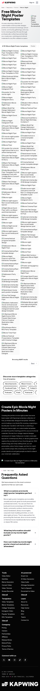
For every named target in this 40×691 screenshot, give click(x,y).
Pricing (4, 628)
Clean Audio (25, 582)
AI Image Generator (27, 585)
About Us (24, 602)
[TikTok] (20, 660)
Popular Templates (8, 614)
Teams (23, 617)
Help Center (25, 608)
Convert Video (7, 585)
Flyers (23, 388)
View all (5, 595)
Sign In (31, 2)
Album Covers (26, 384)
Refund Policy (6, 643)
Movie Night (24, 7)
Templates (9, 7)
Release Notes (7, 640)
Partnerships (6, 634)
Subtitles (5, 579)
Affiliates (5, 637)
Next (32, 363)
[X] (4, 660)
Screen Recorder (8, 591)
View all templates (9, 379)
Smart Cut (24, 576)
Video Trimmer (7, 588)
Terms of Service (7, 649)
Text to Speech (26, 588)
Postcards (28, 392)
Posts (18, 392)
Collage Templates (8, 608)
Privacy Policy (6, 646)
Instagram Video (7, 611)
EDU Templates (7, 617)
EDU (22, 614)
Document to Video (28, 591)
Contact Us (25, 620)
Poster (16, 7)
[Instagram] (15, 660)
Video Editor (6, 576)
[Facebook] (25, 660)
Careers (4, 631)
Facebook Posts (10, 388)
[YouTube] (9, 660)
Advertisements (11, 384)
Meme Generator (8, 582)
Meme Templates (8, 605)
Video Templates (8, 602)
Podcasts (8, 392)
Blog (22, 611)
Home (3, 7)
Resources (24, 605)
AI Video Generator (27, 579)
